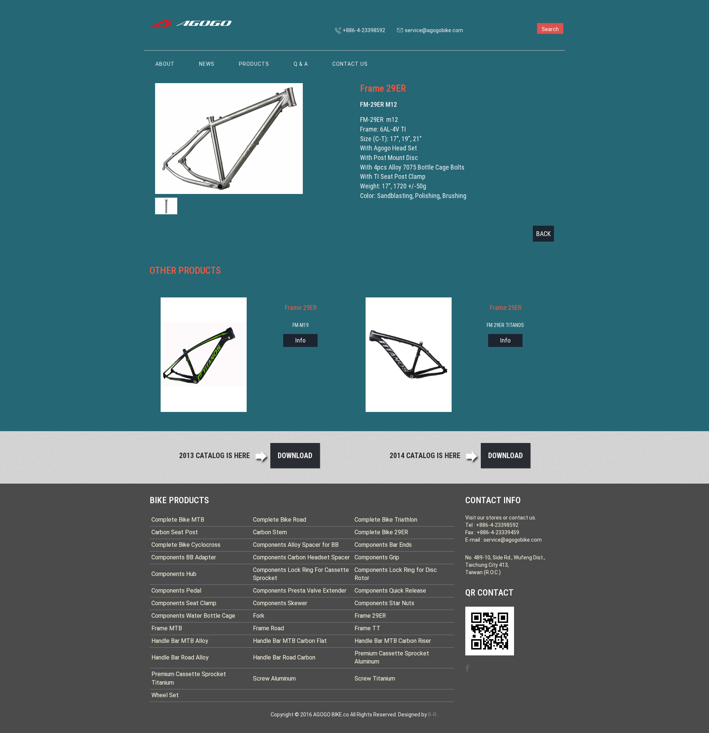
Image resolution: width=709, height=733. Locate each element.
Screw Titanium (374, 678)
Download (295, 455)
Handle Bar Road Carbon (284, 657)
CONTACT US (350, 64)
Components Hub (173, 573)
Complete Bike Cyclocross (185, 544)
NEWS (207, 64)
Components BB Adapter (183, 557)
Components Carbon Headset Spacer (301, 557)
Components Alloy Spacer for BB (296, 544)
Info (300, 340)
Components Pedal (176, 590)
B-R (432, 714)
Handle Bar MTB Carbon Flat (290, 640)
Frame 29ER (370, 615)
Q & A (301, 64)
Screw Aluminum (274, 678)
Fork (258, 615)
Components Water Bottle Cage (193, 615)
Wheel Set (165, 695)
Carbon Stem (270, 532)
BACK (543, 234)
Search (550, 29)
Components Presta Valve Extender (299, 590)
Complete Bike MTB (177, 519)
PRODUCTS (254, 64)
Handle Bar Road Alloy (180, 657)
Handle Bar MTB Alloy (179, 640)
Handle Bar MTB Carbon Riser (392, 640)
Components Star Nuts (384, 603)
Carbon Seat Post (174, 532)
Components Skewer (280, 603)
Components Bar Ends (383, 544)
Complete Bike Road (279, 519)
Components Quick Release (390, 590)
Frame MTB (166, 628)
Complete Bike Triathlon (385, 519)
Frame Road (268, 628)
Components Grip (376, 557)
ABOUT (165, 64)
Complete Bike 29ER (381, 532)
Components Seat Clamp (183, 603)
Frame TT (367, 628)
